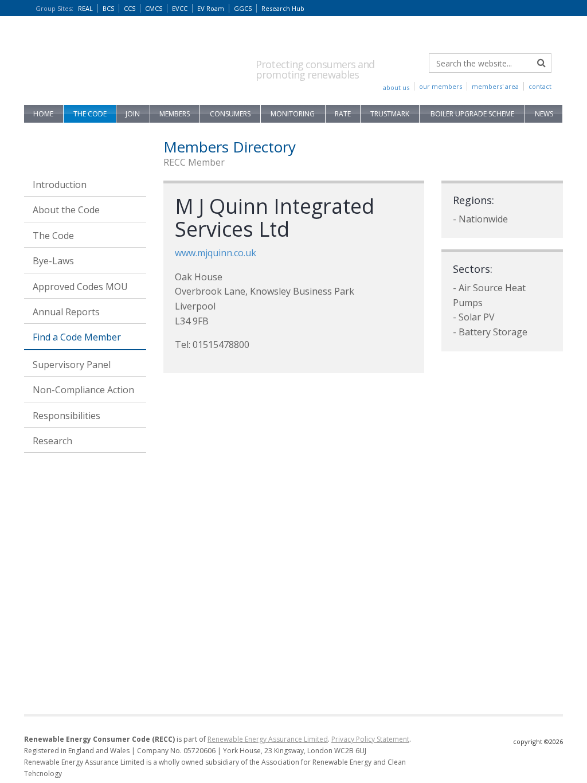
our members (440, 86)
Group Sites (54, 8)
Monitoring (293, 114)
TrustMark (389, 114)
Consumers (230, 114)
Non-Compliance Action (83, 389)
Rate (343, 114)
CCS (129, 8)
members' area (495, 86)
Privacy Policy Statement (370, 739)
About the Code (66, 209)
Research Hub (282, 8)
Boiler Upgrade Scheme (472, 114)
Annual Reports (66, 312)
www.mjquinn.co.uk (215, 252)
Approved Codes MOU (80, 286)
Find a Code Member (77, 337)
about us (396, 87)
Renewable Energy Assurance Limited (268, 739)
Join (133, 114)
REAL (85, 8)
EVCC (179, 8)
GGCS (243, 8)
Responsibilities (66, 415)
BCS (108, 8)
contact (540, 86)
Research (52, 440)
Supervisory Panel (72, 364)
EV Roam (210, 8)
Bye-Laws (53, 261)
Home (43, 114)
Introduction (60, 184)
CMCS (153, 8)
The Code (90, 114)
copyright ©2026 (538, 741)
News (544, 114)
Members (174, 114)
